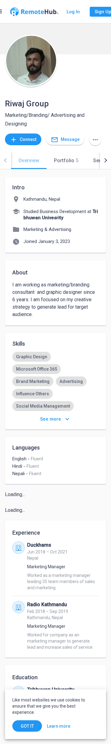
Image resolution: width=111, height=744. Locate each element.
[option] (31, 357)
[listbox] (55, 381)
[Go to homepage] (34, 12)
